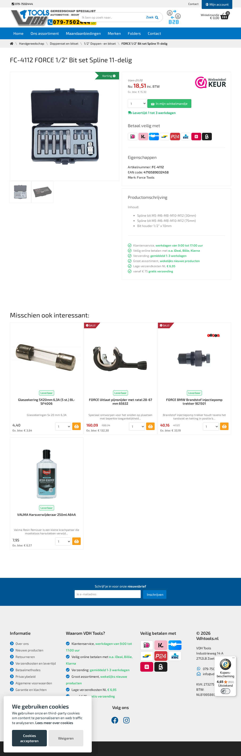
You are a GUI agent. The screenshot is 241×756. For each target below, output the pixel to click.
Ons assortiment (45, 33)
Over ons (22, 644)
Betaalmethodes (27, 670)
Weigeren (66, 738)
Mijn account (219, 4)
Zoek (150, 17)
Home (18, 33)
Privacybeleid (25, 676)
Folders (134, 33)
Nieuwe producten (29, 650)
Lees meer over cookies (54, 723)
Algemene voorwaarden (33, 683)
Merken (114, 33)
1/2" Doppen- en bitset (100, 43)
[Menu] (233, 659)
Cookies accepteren (29, 738)
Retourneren (25, 657)
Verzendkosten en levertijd (35, 663)
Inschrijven (155, 594)
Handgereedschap (31, 43)
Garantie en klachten (31, 690)
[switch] (225, 691)
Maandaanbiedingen (83, 33)
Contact (193, 3)
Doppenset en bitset (64, 43)
